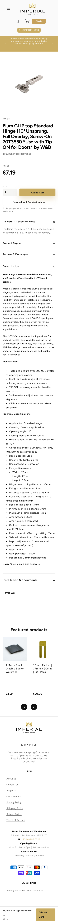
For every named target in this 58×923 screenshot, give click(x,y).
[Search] (17, 21)
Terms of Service (15, 820)
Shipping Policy (14, 808)
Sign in (39, 21)
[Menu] (8, 8)
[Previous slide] (24, 707)
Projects (11, 790)
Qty (5, 187)
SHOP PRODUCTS (29, 30)
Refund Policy (14, 814)
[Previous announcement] (6, 43)
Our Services (13, 796)
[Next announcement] (52, 43)
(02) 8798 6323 (31, 839)
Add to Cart (37, 192)
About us (11, 778)
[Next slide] (34, 707)
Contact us (12, 784)
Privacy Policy (13, 802)
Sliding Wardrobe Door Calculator (24, 890)
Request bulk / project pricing (29, 202)
